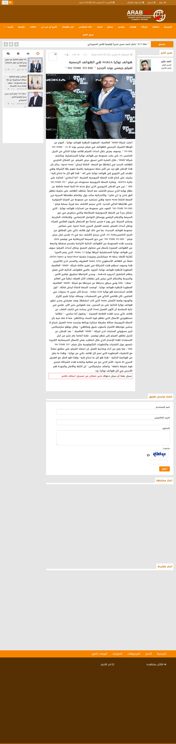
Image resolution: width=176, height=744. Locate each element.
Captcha (166, 448)
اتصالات (155, 27)
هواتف (133, 27)
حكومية (21, 27)
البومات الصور (99, 653)
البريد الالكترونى (162, 418)
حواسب (121, 27)
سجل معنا (126, 376)
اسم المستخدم (163, 407)
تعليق (164, 469)
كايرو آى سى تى (49, 27)
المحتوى (166, 428)
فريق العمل (88, 35)
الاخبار (148, 653)
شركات (144, 27)
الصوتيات (117, 653)
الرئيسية (168, 27)
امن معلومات (68, 27)
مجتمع (110, 27)
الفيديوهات (133, 653)
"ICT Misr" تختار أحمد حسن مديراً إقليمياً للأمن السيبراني (117, 44)
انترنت (99, 27)
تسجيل (150, 2)
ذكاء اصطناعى (85, 27)
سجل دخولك (109, 376)
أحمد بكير (166, 61)
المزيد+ (9, 27)
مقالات (33, 27)
